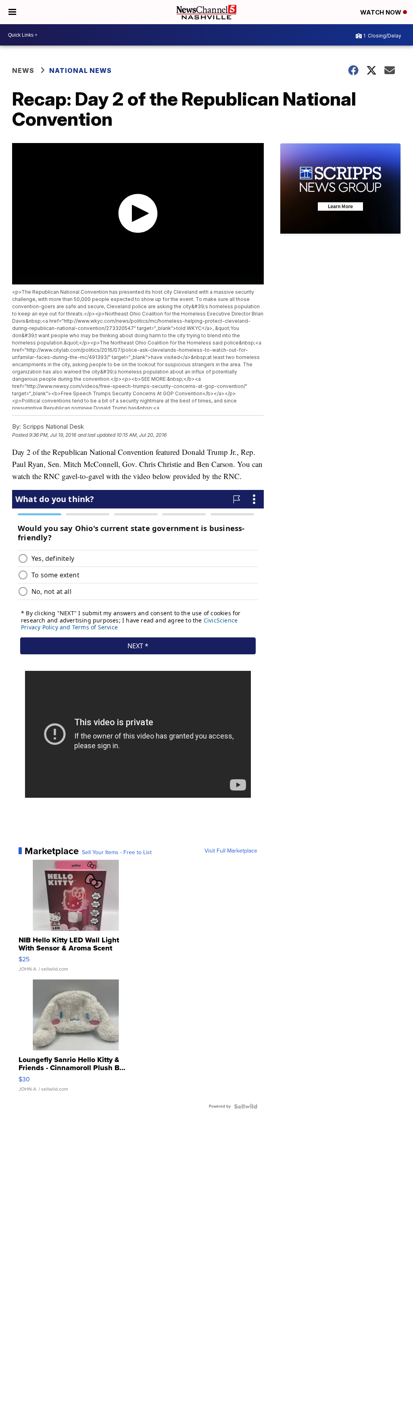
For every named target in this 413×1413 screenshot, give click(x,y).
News (23, 70)
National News (80, 70)
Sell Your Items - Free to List (117, 852)
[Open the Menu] (12, 12)
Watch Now (381, 12)
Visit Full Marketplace (230, 851)
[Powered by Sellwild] (245, 1106)
